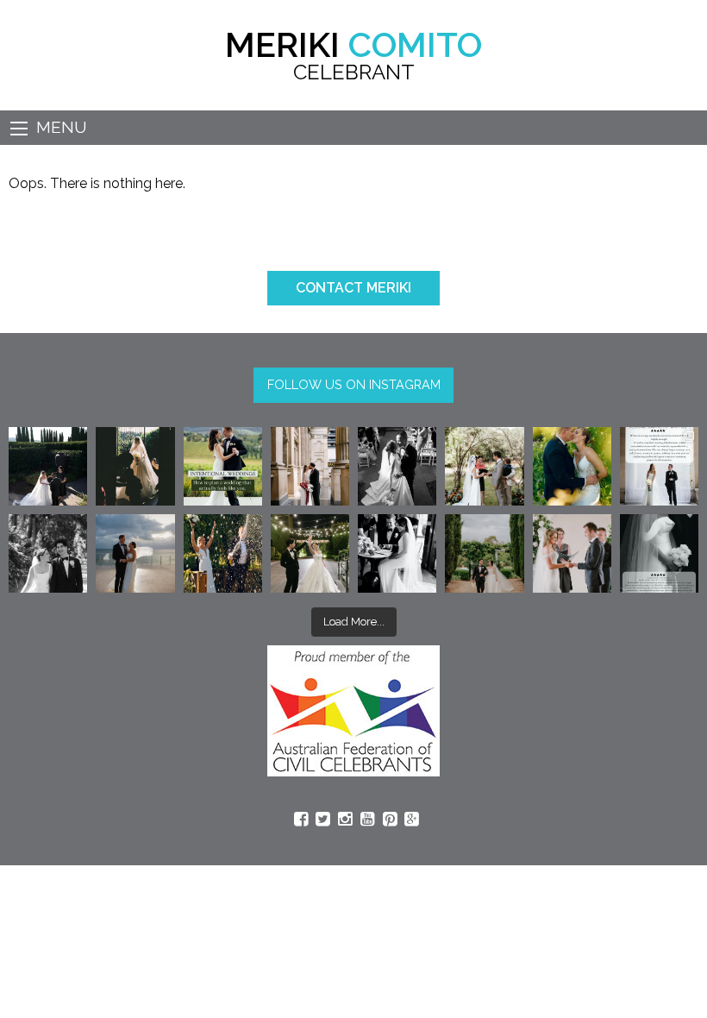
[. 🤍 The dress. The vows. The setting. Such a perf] (48, 466)
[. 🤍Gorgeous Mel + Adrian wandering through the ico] (484, 553)
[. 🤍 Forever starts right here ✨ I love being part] (397, 553)
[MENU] (19, 128)
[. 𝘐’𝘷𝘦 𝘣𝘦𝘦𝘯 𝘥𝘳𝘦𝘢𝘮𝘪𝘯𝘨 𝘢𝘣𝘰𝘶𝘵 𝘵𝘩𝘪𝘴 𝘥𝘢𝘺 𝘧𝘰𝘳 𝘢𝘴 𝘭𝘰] (397, 466)
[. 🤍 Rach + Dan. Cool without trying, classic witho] (310, 466)
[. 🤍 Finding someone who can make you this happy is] (48, 553)
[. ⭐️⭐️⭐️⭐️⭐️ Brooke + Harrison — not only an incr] (659, 466)
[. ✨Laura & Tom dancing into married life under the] (310, 553)
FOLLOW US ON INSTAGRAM (354, 384)
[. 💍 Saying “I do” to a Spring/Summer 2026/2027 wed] (572, 553)
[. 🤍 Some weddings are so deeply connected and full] (484, 466)
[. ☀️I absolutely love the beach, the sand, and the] (135, 553)
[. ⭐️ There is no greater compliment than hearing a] (659, 553)
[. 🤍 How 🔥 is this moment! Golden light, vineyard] (572, 466)
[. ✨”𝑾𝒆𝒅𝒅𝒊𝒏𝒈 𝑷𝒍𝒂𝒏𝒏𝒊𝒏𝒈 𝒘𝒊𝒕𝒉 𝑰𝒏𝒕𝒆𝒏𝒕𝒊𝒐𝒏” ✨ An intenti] (223, 466)
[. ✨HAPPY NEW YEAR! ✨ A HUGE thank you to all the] (223, 553)
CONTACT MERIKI (353, 288)
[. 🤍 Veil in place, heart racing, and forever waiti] (135, 466)
